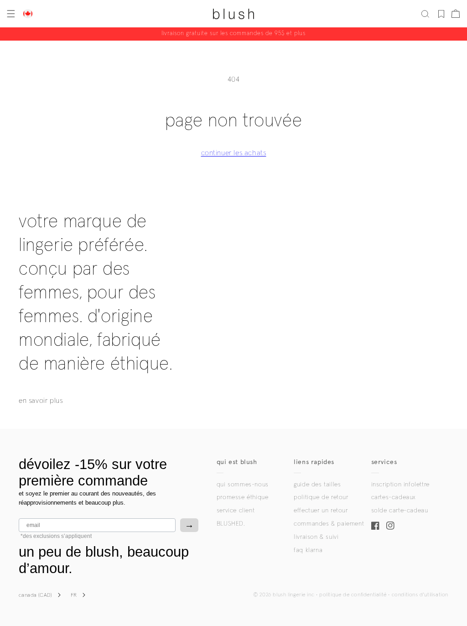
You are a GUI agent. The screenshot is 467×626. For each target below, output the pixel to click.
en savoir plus (40, 400)
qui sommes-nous (243, 484)
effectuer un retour (321, 510)
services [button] (384, 462)
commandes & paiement (329, 524)
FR (74, 595)
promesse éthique (243, 497)
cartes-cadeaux (393, 497)
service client (235, 510)
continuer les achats (233, 152)
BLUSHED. (231, 524)
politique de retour (321, 497)
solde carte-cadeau (399, 510)
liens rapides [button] (314, 462)
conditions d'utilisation (420, 595)
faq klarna (308, 550)
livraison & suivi (316, 537)
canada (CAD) (35, 595)
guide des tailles (317, 484)
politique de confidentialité (353, 595)
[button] (10, 14)
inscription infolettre (400, 484)
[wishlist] (441, 14)
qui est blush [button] (237, 462)
